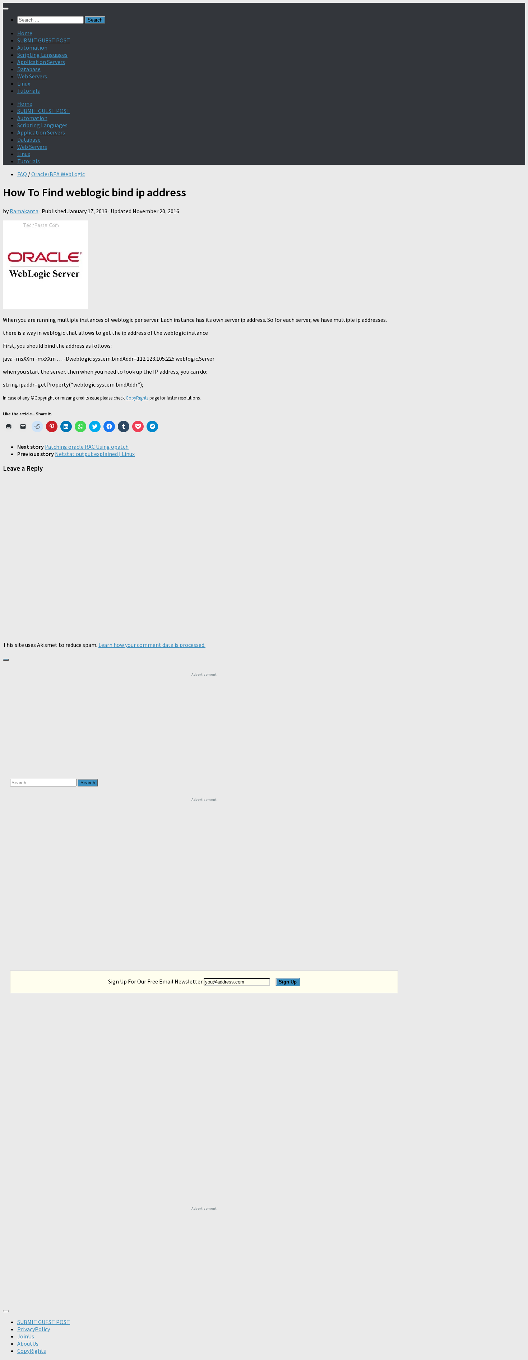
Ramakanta (24, 211)
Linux (23, 83)
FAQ (22, 174)
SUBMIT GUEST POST (43, 40)
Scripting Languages (42, 54)
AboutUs (27, 1343)
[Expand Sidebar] (6, 660)
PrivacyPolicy (33, 1329)
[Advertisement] (204, 722)
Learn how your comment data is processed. (151, 644)
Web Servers (32, 76)
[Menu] (6, 9)
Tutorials (28, 90)
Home (24, 33)
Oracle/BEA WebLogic (58, 174)
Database (29, 69)
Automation (32, 47)
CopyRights (137, 398)
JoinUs (25, 1336)
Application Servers (41, 61)
